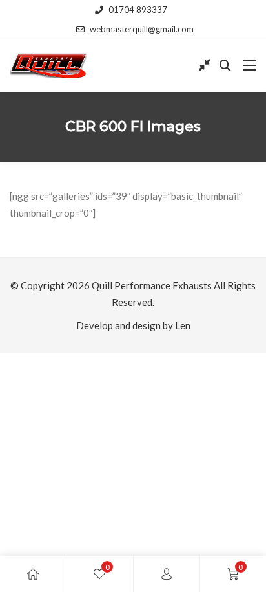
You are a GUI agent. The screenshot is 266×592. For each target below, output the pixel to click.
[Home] (33, 574)
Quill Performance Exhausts (152, 285)
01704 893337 (137, 10)
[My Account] (166, 574)
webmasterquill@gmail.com (142, 29)
